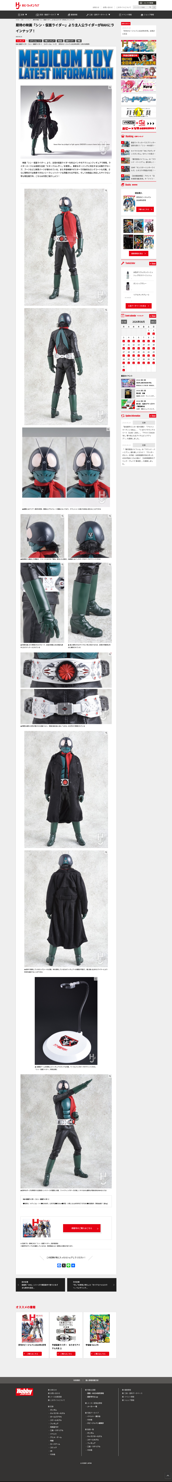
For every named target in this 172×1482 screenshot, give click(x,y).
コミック (53, 1447)
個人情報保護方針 (92, 1380)
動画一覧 (90, 1429)
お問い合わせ (108, 7)
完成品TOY (54, 1427)
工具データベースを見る (137, 306)
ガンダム (53, 1410)
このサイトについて (123, 7)
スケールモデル (56, 1420)
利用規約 (76, 1380)
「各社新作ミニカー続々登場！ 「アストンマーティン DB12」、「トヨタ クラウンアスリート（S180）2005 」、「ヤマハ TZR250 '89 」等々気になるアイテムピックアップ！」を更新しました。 (138, 432)
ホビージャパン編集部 (95, 1423)
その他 (52, 1454)
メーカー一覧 (92, 1406)
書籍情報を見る (137, 253)
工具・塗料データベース (133, 1393)
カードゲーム (55, 1444)
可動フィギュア (49, 41)
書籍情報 (127, 1390)
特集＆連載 (91, 1390)
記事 (144, 422)
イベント (53, 1434)
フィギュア (20, 41)
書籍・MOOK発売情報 (95, 1393)
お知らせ (96, 7)
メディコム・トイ (35, 41)
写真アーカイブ (93, 1413)
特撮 (79, 41)
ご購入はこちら (32, 1354)
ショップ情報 (129, 1400)
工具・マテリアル (56, 1430)
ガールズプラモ (56, 1417)
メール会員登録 (56, 1396)
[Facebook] (59, 1266)
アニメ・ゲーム (56, 1437)
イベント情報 (129, 1396)
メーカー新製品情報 (94, 1403)
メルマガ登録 (148, 3)
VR (51, 1451)
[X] (63, 1266)
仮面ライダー (70, 41)
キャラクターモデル (57, 1413)
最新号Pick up (92, 1396)
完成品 (60, 41)
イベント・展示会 (93, 1416)
